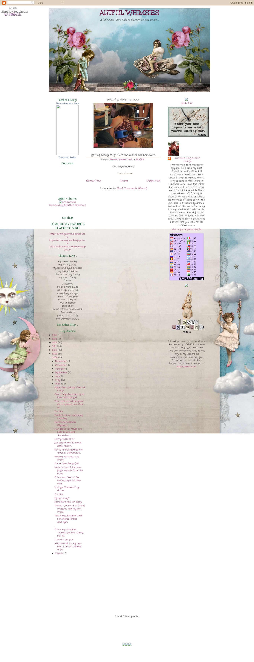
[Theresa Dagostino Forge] (67, 154)
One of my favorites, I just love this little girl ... (69, 396)
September (61, 372)
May (58, 380)
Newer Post (93, 181)
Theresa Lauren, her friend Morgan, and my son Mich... (69, 508)
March (59, 553)
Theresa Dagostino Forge (67, 103)
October (60, 368)
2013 (55, 338)
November (61, 365)
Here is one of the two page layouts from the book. (68, 470)
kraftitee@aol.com (186, 366)
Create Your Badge (67, 157)
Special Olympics (63, 539)
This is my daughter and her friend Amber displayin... (68, 519)
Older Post (153, 181)
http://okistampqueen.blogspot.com (67, 242)
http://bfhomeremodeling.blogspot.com (68, 248)
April (58, 383)
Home (124, 181)
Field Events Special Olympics (65, 423)
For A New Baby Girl (66, 463)
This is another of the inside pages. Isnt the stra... (67, 480)
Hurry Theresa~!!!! (64, 439)
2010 (55, 350)
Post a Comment (125, 173)
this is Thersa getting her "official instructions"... (68, 451)
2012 (55, 342)
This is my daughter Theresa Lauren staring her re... (68, 532)
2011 (54, 346)
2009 (55, 353)
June (58, 376)
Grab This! (186, 103)
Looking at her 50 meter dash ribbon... (68, 444)
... (54, 525)
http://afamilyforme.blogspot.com (67, 235)
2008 (55, 357)
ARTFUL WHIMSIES (130, 12)
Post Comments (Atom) (132, 188)
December (61, 361)
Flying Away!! (61, 498)
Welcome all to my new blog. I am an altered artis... (67, 546)
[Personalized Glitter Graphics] (67, 202)
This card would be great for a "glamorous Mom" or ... (69, 404)
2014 (55, 335)
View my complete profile (186, 229)
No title (58, 411)
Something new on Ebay (68, 501)
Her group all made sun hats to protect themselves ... (68, 432)
